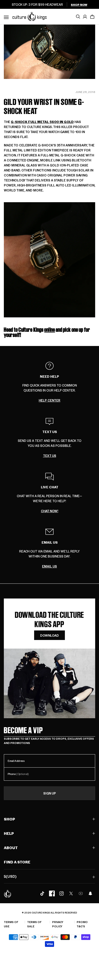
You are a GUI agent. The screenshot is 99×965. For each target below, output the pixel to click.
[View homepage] (29, 16)
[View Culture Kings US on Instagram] (61, 893)
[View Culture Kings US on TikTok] (42, 893)
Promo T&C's (82, 924)
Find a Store (17, 862)
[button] (92, 17)
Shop (9, 819)
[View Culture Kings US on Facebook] (52, 893)
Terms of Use (11, 924)
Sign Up (49, 793)
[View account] (85, 17)
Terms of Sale (34, 924)
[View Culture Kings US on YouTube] (81, 893)
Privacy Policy (57, 924)
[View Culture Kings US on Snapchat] (90, 893)
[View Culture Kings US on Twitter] (71, 893)
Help (9, 833)
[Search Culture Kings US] (78, 17)
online (49, 329)
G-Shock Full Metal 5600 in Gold (42, 121)
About (11, 847)
